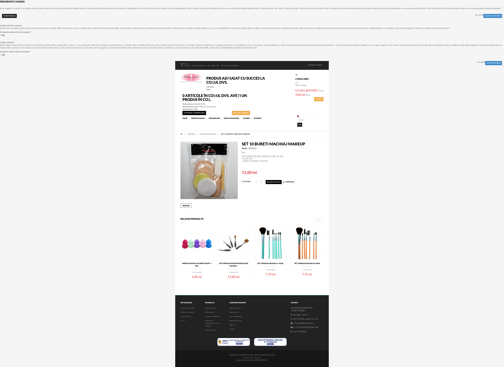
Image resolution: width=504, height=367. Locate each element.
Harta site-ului (210, 330)
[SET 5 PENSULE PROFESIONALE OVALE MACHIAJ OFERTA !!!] (233, 243)
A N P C (182, 320)
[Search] (298, 116)
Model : (245, 148)
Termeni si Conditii (187, 312)
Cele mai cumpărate (212, 316)
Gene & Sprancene (235, 316)
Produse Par (233, 312)
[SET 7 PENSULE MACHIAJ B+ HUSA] (307, 243)
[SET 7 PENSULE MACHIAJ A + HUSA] (270, 243)
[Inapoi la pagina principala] (181, 134)
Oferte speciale (210, 308)
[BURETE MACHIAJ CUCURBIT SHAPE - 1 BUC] (197, 243)
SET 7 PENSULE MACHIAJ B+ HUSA (307, 263)
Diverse (232, 329)
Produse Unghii (235, 308)
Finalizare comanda (231, 65)
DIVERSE (191, 134)
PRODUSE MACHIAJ (207, 134)
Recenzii (186, 206)
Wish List (187, 65)
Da (3, 35)
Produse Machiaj (235, 320)
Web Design (246, 357)
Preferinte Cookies (315, 65)
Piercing (232, 325)
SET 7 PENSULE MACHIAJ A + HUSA (270, 263)
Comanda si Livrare (187, 308)
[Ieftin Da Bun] (191, 78)
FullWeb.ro (257, 357)
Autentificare (200, 65)
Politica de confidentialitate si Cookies (212, 323)
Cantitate (246, 181)
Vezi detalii (479, 15)
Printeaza (290, 182)
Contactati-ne (185, 316)
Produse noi (209, 312)
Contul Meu (214, 65)
